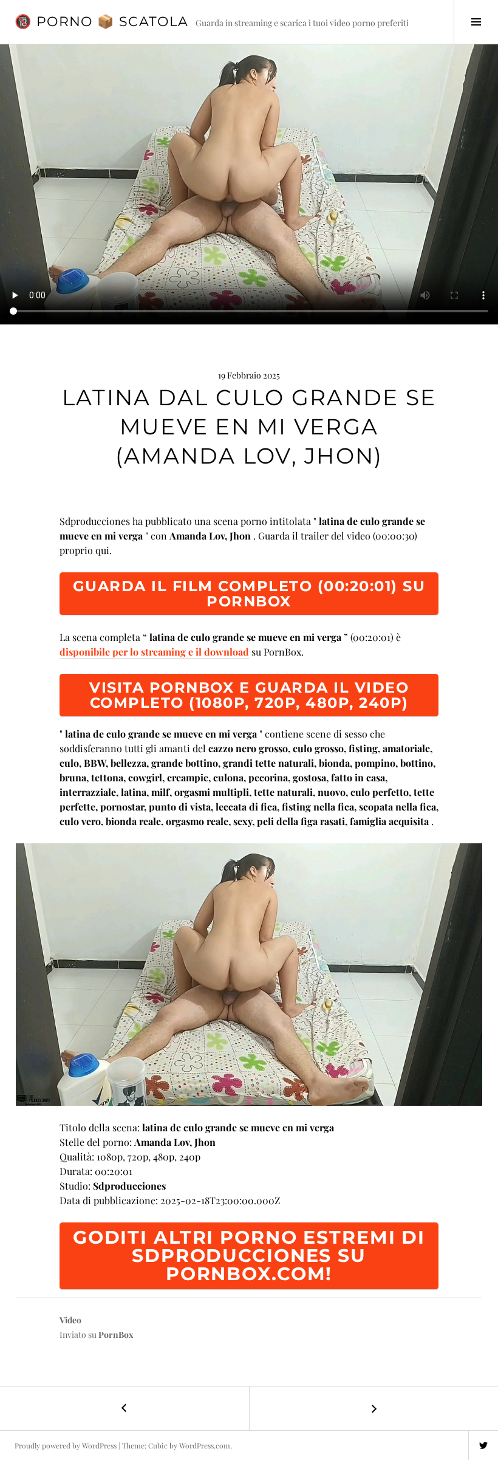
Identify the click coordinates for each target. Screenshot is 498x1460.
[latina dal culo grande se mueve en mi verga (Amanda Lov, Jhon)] (249, 974)
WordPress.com (204, 1445)
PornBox (116, 1334)
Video (70, 1320)
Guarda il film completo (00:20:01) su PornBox (249, 593)
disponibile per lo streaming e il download (154, 651)
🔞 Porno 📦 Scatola (101, 21)
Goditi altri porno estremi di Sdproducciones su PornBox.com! (249, 1255)
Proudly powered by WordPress (66, 1445)
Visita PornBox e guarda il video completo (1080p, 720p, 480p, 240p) (249, 695)
